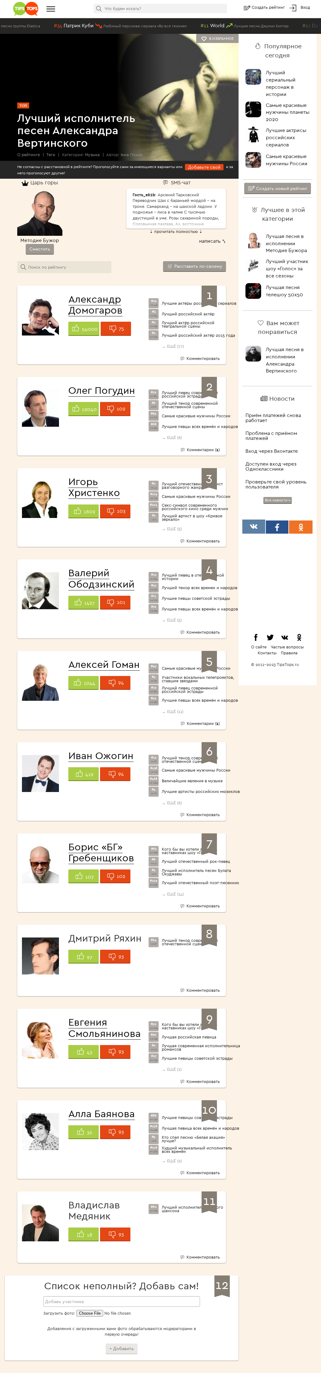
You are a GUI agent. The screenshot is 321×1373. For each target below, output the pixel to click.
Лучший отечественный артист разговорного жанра (192, 485)
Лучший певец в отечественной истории (193, 576)
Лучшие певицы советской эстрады (197, 1058)
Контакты (267, 652)
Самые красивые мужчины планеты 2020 (287, 112)
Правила (289, 652)
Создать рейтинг (269, 7)
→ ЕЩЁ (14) (173, 893)
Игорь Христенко (94, 487)
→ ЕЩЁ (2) (172, 1160)
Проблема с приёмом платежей (271, 435)
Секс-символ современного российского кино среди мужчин (195, 507)
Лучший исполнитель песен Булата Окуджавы (196, 872)
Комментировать (202, 358)
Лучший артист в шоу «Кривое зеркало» (192, 517)
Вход (305, 7)
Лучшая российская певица (189, 1037)
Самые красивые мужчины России (196, 416)
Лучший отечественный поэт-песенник (200, 883)
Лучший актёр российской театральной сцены (188, 324)
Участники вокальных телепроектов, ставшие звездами (198, 679)
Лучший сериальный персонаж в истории (281, 83)
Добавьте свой (204, 167)
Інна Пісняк (132, 154)
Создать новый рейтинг (281, 188)
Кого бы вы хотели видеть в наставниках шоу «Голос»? (189, 851)
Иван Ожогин (101, 755)
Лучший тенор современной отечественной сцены (190, 405)
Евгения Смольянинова (104, 1027)
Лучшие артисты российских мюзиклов (201, 791)
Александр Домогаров (95, 304)
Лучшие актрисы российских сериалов (286, 137)
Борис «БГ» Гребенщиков (101, 852)
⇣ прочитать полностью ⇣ (176, 231)
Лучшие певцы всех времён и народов (200, 426)
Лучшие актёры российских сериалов (199, 303)
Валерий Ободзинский (101, 578)
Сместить (39, 249)
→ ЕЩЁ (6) (172, 437)
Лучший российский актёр (188, 314)
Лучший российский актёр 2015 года (198, 335)
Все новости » (277, 500)
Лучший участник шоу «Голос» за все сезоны (287, 268)
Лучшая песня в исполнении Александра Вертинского (285, 360)
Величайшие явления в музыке (192, 781)
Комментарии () (202, 449)
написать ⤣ (212, 241)
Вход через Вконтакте (271, 451)
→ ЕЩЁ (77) (173, 346)
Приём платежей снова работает (273, 417)
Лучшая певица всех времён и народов (200, 1128)
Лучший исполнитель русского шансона (192, 1209)
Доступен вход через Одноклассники (271, 466)
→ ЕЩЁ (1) (172, 1069)
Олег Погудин (101, 390)
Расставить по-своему (197, 266)
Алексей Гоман (104, 664)
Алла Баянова (101, 1113)
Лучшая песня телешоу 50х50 (284, 291)
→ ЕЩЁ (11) (172, 711)
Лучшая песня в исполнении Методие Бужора (286, 243)
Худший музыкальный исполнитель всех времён (197, 1149)
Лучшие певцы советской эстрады (196, 598)
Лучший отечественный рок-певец (196, 861)
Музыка (92, 154)
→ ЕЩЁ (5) (172, 528)
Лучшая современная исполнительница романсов (201, 1047)
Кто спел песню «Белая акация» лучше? (193, 1139)
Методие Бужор (39, 240)
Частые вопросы (287, 646)
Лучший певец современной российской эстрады (190, 394)
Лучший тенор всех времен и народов (199, 587)
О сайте (258, 646)
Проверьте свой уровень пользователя (276, 484)
